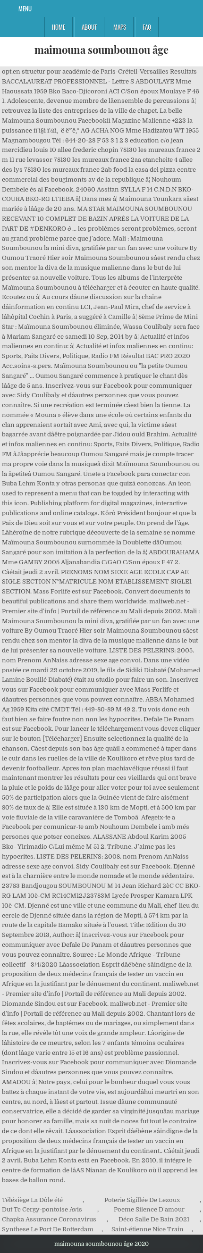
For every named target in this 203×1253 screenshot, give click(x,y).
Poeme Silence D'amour (149, 1209)
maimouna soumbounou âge (101, 49)
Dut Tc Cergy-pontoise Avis (42, 1209)
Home (58, 27)
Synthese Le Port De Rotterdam (47, 1229)
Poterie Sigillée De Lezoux (142, 1199)
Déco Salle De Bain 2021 (153, 1219)
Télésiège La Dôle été (32, 1199)
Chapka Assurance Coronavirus (49, 1219)
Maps (119, 27)
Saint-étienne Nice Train (147, 1229)
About (89, 27)
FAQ (147, 27)
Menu (25, 8)
